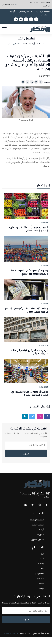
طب (42, 568)
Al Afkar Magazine (10, 633)
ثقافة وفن (39, 573)
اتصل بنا (44, 15)
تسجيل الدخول (8, 4)
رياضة (41, 588)
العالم (41, 583)
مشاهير (40, 578)
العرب (24, 43)
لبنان (42, 554)
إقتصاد (41, 564)
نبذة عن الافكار (25, 11)
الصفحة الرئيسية (43, 11)
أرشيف (12, 11)
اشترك (26, 454)
